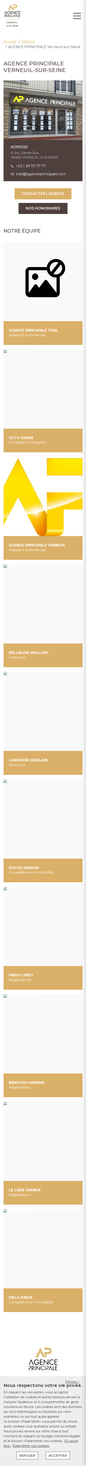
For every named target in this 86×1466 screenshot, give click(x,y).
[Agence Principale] (43, 1359)
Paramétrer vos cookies (31, 1446)
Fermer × (72, 1382)
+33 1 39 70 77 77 (31, 166)
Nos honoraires (43, 208)
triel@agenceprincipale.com (41, 174)
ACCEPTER (58, 1455)
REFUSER (27, 1455)
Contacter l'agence (43, 194)
